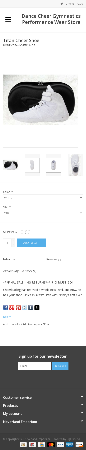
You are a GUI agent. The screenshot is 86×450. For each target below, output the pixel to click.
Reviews (53, 259)
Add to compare (33, 324)
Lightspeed (73, 439)
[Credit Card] (41, 444)
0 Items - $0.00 (74, 3)
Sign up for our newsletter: (43, 356)
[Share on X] (36, 307)
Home (6, 45)
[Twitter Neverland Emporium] (43, 378)
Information (12, 259)
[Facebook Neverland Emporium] (35, 378)
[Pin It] (18, 307)
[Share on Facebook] (5, 307)
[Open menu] (8, 19)
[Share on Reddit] (24, 307)
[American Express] (69, 444)
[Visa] (60, 444)
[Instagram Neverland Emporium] (50, 378)
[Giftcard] (32, 444)
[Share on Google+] (11, 307)
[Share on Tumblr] (30, 307)
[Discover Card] (78, 444)
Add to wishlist (12, 324)
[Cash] (22, 444)
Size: (6, 207)
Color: (8, 192)
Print (47, 324)
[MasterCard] (50, 444)
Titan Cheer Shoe (24, 45)
